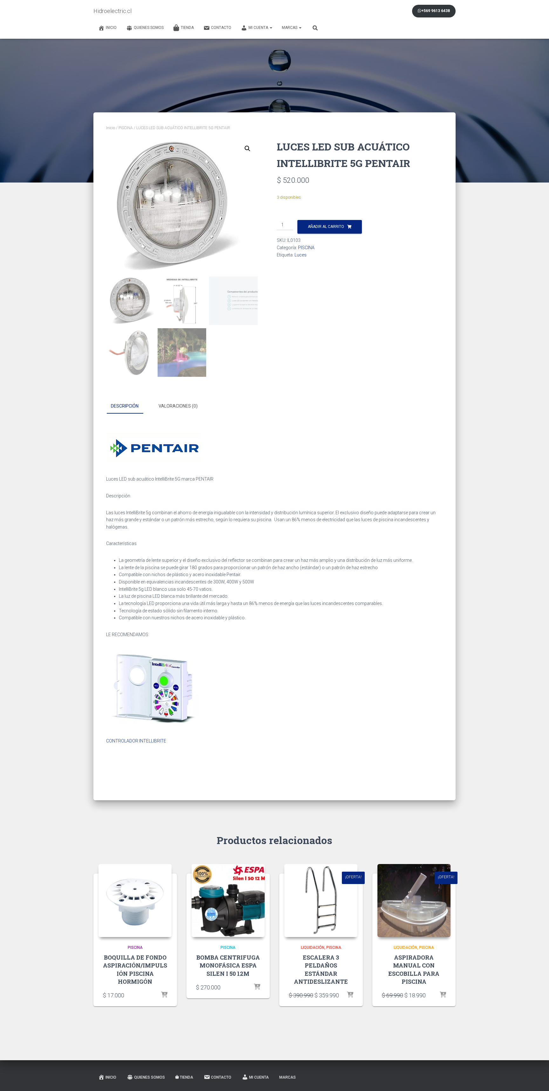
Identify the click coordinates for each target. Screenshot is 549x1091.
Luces (301, 254)
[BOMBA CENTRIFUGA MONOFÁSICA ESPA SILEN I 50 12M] (228, 900)
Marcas (290, 27)
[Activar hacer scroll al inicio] (536, 1078)
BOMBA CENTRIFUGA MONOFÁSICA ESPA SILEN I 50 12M (228, 965)
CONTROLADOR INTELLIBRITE (136, 740)
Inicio (111, 27)
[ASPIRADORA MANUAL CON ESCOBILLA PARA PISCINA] (414, 900)
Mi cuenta (258, 27)
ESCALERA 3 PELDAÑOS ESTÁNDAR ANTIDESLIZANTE (321, 969)
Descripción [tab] (125, 406)
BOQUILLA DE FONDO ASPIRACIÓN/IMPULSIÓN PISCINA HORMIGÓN (135, 969)
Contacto (221, 27)
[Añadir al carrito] (164, 995)
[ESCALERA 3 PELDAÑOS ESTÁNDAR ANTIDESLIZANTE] (320, 900)
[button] (247, 148)
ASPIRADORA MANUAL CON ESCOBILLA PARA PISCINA (413, 969)
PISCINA (126, 128)
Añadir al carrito (326, 226)
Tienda (187, 27)
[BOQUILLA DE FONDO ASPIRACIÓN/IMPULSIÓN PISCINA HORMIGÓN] (135, 900)
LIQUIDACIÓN (312, 947)
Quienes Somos (149, 27)
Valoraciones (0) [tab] (178, 406)
